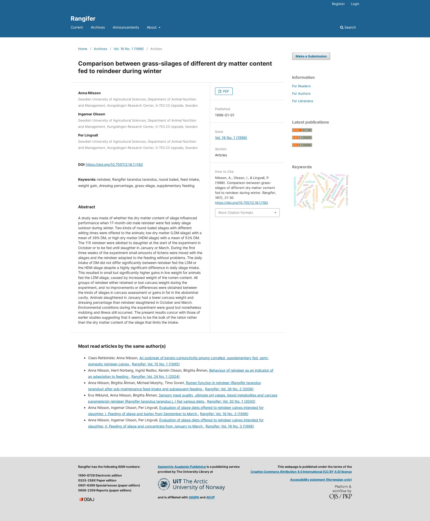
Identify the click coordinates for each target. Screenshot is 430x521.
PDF (225, 91)
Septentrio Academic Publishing (182, 467)
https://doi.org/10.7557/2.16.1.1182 (114, 164)
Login (355, 4)
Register (338, 4)
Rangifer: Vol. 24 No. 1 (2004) (155, 376)
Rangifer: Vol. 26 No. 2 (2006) (229, 389)
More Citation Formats (235, 213)
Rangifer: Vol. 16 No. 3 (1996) (224, 414)
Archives (98, 27)
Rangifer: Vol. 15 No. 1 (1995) (156, 364)
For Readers (301, 86)
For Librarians (302, 101)
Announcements (126, 27)
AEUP (210, 497)
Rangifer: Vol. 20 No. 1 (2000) (231, 401)
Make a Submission (311, 56)
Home (82, 49)
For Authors (301, 93)
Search (349, 27)
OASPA (194, 497)
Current (77, 27)
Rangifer (83, 18)
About (152, 27)
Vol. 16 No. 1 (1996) (129, 49)
